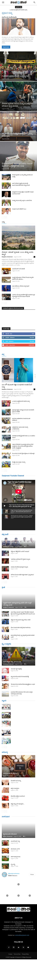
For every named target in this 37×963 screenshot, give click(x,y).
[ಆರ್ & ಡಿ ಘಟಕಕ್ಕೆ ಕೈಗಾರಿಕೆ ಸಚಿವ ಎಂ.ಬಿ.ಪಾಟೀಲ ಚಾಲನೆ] (6, 438)
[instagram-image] (7, 884)
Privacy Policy (25, 954)
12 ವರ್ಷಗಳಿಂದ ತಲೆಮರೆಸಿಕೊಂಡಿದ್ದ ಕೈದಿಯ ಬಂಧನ (23, 684)
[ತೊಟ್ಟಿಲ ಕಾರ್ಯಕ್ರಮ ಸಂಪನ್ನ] (6, 464)
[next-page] (6, 217)
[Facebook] (9, 947)
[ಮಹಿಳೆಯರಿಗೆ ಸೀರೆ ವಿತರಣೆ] (6, 271)
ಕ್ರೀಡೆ (3, 587)
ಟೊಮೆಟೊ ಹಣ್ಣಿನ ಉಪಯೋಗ (18, 796)
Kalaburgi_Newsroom (8, 546)
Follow (32, 337)
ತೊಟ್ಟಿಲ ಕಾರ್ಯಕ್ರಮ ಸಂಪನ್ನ (18, 462)
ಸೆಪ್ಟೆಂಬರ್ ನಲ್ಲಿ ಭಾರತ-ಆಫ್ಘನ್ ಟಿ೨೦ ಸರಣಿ (20, 620)
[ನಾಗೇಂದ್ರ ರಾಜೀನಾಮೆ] (18, 26)
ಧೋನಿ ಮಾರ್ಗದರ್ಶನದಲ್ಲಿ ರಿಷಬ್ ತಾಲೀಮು (21, 627)
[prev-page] (3, 217)
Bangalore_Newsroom (7, 256)
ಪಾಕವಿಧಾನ (6, 816)
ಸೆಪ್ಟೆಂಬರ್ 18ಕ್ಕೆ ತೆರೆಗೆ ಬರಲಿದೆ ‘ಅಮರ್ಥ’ (20, 551)
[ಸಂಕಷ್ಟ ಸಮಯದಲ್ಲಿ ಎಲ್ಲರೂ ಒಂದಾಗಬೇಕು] (6, 203)
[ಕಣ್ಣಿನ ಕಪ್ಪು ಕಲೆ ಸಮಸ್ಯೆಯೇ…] (5, 805)
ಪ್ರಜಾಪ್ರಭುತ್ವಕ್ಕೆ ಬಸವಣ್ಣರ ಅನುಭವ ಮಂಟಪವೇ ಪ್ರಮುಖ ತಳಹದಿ (18, 10)
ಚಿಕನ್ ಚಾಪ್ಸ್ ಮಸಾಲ (15, 856)
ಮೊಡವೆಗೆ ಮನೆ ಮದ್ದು (16, 780)
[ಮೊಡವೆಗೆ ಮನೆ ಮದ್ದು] (5, 782)
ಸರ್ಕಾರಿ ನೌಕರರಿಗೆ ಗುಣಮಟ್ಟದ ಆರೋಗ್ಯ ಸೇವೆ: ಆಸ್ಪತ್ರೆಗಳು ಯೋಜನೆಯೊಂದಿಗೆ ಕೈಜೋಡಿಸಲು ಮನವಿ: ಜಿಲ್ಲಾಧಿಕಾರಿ (23, 446)
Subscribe (31, 345)
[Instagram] (13, 947)
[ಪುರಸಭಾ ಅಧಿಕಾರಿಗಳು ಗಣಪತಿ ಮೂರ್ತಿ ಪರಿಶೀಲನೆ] (6, 421)
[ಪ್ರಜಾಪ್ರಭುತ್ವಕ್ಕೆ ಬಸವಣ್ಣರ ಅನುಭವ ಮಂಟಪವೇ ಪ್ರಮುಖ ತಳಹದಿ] (6, 412)
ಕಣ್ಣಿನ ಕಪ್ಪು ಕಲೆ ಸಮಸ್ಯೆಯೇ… (17, 804)
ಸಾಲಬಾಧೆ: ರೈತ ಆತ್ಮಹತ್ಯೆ (16, 669)
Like (33, 333)
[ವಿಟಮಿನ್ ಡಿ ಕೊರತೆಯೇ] (18, 766)
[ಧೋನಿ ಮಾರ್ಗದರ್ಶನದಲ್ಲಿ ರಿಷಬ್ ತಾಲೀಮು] (5, 629)
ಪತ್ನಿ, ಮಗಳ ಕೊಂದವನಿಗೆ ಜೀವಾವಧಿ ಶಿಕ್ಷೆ (20, 676)
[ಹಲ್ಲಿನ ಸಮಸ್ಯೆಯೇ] (5, 790)
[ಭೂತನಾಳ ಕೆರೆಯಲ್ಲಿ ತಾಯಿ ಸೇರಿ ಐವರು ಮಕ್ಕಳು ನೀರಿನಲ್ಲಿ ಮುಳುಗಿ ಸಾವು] (5, 693)
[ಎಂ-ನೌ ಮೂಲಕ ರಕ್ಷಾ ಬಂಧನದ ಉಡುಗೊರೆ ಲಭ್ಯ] (18, 370)
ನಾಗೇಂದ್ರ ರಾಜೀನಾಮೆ (9, 17)
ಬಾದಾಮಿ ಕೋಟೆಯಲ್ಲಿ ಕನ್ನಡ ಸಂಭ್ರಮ (19, 567)
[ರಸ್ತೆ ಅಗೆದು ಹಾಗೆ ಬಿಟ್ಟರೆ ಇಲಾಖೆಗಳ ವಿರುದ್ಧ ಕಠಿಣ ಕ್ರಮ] (18, 126)
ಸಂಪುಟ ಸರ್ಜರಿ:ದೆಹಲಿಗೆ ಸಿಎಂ (19, 209)
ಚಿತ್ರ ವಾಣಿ (5, 534)
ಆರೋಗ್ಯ (5, 752)
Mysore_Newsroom (7, 776)
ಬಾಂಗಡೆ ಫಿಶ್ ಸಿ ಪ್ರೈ (15, 841)
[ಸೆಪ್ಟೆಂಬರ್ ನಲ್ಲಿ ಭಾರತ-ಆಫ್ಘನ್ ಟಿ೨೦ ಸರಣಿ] (5, 621)
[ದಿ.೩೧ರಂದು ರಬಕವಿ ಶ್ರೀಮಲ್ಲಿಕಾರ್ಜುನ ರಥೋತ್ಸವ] (6, 456)
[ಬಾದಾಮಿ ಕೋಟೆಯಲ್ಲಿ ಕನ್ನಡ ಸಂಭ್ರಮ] (5, 568)
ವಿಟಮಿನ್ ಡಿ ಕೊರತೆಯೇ (10, 773)
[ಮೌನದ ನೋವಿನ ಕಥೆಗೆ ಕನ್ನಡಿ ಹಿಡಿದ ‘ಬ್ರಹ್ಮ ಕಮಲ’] (5, 576)
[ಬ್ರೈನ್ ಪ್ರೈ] (5, 866)
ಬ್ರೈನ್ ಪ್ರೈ (13, 864)
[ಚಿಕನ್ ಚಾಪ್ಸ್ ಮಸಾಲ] (5, 858)
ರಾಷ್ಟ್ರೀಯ (21, 222)
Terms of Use (17, 954)
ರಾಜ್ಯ (26, 222)
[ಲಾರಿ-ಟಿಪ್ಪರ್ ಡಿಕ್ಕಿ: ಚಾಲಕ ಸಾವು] (18, 656)
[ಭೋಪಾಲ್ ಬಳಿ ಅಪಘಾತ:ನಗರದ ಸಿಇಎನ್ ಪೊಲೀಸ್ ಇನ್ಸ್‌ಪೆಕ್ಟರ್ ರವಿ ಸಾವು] (18, 156)
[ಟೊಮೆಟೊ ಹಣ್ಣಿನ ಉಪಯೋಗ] (5, 798)
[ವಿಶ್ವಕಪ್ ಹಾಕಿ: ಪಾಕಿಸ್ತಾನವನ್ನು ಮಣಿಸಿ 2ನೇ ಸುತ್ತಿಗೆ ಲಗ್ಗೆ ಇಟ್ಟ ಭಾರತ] (18, 599)
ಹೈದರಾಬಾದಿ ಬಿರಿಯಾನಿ (10, 834)
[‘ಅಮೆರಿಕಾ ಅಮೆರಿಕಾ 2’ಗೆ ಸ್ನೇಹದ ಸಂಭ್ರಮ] (5, 561)
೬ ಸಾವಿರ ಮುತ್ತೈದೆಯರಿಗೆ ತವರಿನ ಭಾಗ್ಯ (21, 401)
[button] (3, 2)
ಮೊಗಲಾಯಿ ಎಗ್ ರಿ (15, 849)
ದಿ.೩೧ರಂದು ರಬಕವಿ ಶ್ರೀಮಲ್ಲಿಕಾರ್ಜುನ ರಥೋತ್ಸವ (23, 453)
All (7, 222)
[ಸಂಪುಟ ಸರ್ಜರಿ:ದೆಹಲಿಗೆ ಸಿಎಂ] (6, 211)
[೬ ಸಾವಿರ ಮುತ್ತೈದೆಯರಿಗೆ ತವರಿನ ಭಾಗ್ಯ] (6, 403)
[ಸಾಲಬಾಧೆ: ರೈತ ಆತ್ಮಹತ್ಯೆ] (5, 670)
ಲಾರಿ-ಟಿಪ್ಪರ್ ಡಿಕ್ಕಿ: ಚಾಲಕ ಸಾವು (12, 662)
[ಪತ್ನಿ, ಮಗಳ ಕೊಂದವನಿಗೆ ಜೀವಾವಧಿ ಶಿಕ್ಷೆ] (5, 678)
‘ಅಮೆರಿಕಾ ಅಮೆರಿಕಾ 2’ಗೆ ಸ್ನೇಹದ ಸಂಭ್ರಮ (20, 559)
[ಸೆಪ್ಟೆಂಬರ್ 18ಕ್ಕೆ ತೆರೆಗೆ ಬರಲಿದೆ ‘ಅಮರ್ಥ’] (5, 553)
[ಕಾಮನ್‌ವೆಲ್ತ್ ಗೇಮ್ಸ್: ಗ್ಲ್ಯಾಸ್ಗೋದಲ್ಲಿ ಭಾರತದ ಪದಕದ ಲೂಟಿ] (5, 637)
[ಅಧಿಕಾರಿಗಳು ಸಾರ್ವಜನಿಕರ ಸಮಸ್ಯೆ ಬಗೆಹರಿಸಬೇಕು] (6, 429)
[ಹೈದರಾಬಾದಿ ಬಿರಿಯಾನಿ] (18, 828)
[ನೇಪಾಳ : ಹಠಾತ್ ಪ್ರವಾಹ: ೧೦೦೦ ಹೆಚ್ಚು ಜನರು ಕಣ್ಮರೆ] (18, 238)
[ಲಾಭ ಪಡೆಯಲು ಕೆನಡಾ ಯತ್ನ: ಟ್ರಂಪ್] (6, 288)
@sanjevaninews (13, 873)
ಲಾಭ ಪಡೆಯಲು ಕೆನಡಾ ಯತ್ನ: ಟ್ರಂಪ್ (20, 286)
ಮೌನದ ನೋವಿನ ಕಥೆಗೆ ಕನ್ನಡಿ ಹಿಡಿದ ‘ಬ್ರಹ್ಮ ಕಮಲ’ (22, 574)
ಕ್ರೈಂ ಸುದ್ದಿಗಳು (6, 644)
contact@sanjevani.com (22, 935)
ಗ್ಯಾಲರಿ (4, 701)
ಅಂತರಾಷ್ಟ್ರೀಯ (13, 222)
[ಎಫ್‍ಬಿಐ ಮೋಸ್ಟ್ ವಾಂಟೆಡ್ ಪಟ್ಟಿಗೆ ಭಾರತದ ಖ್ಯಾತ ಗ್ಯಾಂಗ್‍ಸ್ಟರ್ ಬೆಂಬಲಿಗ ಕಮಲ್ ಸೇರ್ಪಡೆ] (6, 297)
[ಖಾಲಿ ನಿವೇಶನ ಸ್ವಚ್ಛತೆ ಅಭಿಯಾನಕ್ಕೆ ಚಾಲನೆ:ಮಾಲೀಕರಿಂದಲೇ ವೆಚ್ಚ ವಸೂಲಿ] (6, 185)
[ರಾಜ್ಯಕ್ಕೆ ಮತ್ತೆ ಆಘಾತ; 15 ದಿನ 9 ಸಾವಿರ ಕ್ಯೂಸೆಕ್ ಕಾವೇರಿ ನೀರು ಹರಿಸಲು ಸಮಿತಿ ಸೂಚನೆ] (6, 279)
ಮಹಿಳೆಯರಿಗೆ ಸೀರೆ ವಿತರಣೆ (18, 268)
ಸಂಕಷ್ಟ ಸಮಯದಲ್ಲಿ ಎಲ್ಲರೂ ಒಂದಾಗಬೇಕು (22, 200)
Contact (10, 954)
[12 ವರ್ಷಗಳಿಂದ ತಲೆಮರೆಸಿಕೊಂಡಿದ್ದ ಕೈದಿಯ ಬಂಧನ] (5, 686)
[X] (23, 947)
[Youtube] (28, 947)
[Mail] (18, 947)
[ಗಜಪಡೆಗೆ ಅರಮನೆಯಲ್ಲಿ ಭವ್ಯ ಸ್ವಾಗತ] (18, 66)
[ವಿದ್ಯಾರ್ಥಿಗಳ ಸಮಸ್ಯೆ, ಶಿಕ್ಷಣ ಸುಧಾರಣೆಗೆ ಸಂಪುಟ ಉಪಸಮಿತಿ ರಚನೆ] (6, 194)
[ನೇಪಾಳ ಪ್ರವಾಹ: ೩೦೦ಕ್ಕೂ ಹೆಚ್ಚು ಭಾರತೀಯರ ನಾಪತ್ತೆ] (6, 177)
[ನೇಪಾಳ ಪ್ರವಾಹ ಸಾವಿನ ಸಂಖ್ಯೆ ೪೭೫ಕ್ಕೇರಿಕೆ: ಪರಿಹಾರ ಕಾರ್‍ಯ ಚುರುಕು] (18, 96)
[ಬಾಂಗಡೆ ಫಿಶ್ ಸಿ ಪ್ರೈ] (5, 843)
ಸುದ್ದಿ (3, 222)
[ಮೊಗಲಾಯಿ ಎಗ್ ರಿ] (5, 850)
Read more (6, 47)
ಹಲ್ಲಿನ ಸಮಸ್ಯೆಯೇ (15, 788)
